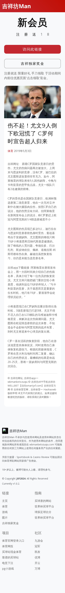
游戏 (5, 512)
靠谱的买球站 (10, 557)
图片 (5, 517)
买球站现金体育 (11, 552)
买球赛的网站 (43, 501)
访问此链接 (32, 49)
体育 (10, 151)
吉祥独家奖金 (32, 63)
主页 (5, 501)
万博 (37, 568)
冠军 (37, 546)
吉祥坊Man (16, 6)
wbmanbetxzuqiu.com (41, 444)
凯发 (37, 552)
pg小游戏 (8, 568)
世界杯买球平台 (44, 506)
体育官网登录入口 (13, 541)
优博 (37, 557)
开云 (37, 563)
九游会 (39, 541)
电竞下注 (7, 563)
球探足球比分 (43, 512)
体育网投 (7, 546)
